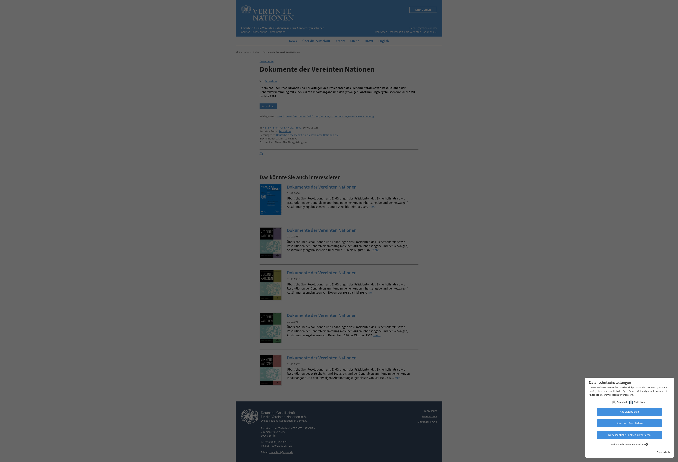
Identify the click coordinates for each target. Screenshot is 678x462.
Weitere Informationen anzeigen (628, 444)
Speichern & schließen (629, 423)
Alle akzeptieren (629, 411)
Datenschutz (663, 452)
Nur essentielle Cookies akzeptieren (629, 435)
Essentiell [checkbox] (622, 402)
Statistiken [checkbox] (639, 402)
